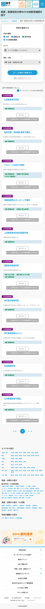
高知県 (12, 472)
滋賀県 (12, 467)
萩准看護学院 (9, 365)
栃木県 (16, 455)
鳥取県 (12, 470)
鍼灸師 (40, 508)
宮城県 (24, 452)
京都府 (16, 467)
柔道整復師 (34, 508)
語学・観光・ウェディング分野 (21, 488)
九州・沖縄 (4, 475)
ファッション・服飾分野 (7, 495)
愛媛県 (40, 470)
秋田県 (28, 452)
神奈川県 (37, 455)
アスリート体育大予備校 (14, 165)
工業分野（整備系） (20, 486)
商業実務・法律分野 (34, 488)
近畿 (3, 467)
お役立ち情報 (22, 578)
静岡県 (12, 461)
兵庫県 (24, 467)
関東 (3, 455)
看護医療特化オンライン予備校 (17, 200)
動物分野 (15, 498)
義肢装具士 (35, 505)
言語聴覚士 (21, 505)
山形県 (32, 452)
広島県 (24, 470)
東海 (3, 461)
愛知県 (16, 461)
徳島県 (32, 470)
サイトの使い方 (22, 592)
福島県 (36, 452)
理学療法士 (8, 505)
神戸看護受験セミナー (13, 333)
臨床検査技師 (5, 508)
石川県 (16, 464)
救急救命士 (28, 508)
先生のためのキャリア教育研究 (22, 583)
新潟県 (12, 458)
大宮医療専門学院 (11, 99)
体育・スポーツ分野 (35, 493)
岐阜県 (20, 461)
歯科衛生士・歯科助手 (7, 510)
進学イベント (22, 559)
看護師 (3, 505)
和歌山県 (33, 467)
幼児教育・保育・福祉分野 (22, 493)
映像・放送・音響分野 (7, 498)
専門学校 (12, 518)
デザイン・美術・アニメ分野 (21, 495)
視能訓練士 (28, 505)
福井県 (20, 464)
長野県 (20, 458)
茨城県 (12, 455)
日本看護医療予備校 (13, 398)
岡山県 (20, 470)
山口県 (28, 470)
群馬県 (20, 455)
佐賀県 (16, 475)
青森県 (16, 452)
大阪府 (20, 467)
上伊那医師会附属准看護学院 (16, 232)
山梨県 (16, 458)
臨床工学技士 (12, 508)
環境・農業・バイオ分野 (24, 498)
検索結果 (14, 21)
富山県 (12, 464)
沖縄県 (41, 475)
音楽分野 (31, 495)
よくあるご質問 (22, 588)
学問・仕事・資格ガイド (22, 569)
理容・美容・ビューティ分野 (8, 493)
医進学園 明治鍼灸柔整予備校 (18, 132)
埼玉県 (24, 455)
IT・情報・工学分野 (31, 486)
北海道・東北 (5, 452)
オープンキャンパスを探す (23, 555)
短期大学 (7, 518)
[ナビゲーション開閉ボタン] (42, 4)
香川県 (36, 470)
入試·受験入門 (22, 564)
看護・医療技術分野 (27, 491)
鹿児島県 (37, 475)
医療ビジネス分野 (17, 491)
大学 (3, 518)
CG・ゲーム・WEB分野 (7, 488)
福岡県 (12, 475)
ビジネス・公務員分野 (7, 491)
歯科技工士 (16, 510)
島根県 (16, 470)
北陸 (3, 464)
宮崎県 (32, 475)
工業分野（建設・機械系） (8, 486)
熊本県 (24, 475)
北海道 (12, 452)
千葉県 (28, 455)
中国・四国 (4, 470)
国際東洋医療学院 (11, 265)
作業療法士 (15, 505)
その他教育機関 (18, 518)
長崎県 (20, 475)
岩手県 (20, 452)
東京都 (32, 455)
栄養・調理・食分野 (38, 491)
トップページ (5, 21)
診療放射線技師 (20, 508)
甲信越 (3, 458)
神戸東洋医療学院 (11, 300)
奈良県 (28, 467)
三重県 (24, 461)
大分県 (28, 475)
